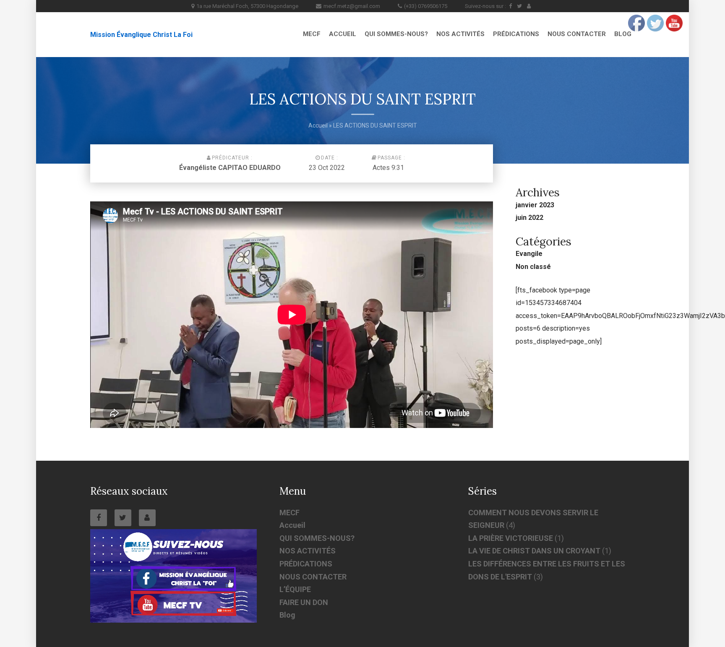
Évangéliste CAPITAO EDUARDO (230, 168)
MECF (312, 34)
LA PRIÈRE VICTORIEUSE (510, 538)
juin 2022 (529, 218)
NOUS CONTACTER (577, 34)
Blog (622, 34)
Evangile (529, 254)
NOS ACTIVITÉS (460, 34)
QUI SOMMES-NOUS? (396, 34)
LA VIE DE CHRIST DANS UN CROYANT (534, 550)
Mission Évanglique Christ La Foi (141, 35)
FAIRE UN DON (303, 602)
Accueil (342, 34)
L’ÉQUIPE (295, 589)
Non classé (533, 267)
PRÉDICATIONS (516, 34)
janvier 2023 (535, 205)
